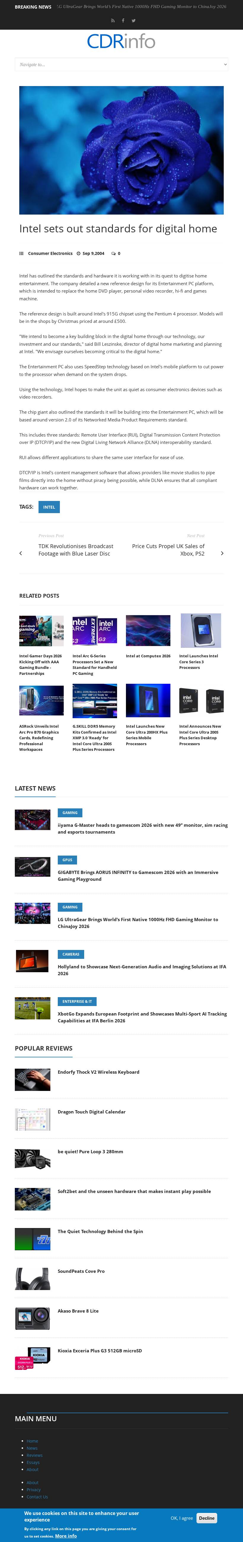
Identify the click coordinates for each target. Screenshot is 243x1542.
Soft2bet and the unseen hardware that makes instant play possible (134, 1191)
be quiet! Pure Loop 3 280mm (90, 1151)
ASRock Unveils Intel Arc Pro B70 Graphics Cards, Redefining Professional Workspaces (39, 738)
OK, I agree (182, 1518)
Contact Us (37, 1497)
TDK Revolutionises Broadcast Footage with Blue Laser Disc (76, 549)
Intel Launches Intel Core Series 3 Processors (198, 661)
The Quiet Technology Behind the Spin (100, 1231)
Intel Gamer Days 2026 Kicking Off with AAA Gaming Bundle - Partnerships (40, 664)
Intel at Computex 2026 (148, 656)
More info (66, 1536)
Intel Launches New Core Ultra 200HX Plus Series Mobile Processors (146, 735)
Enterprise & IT (77, 1001)
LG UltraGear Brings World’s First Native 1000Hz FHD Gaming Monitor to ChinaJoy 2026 (114, 6)
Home (32, 1441)
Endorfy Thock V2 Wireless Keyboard (99, 1072)
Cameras (71, 954)
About (33, 1469)
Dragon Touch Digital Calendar (92, 1112)
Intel (49, 507)
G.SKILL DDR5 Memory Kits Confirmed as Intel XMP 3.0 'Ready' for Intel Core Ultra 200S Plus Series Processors (94, 738)
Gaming (70, 812)
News (32, 1448)
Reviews (35, 1455)
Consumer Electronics (50, 253)
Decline (207, 1518)
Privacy (34, 1489)
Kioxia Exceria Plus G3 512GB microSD (100, 1351)
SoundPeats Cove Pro (81, 1271)
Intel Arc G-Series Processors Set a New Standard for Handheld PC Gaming (95, 664)
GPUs (67, 859)
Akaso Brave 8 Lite (78, 1311)
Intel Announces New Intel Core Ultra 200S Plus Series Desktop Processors (200, 735)
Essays (33, 1462)
